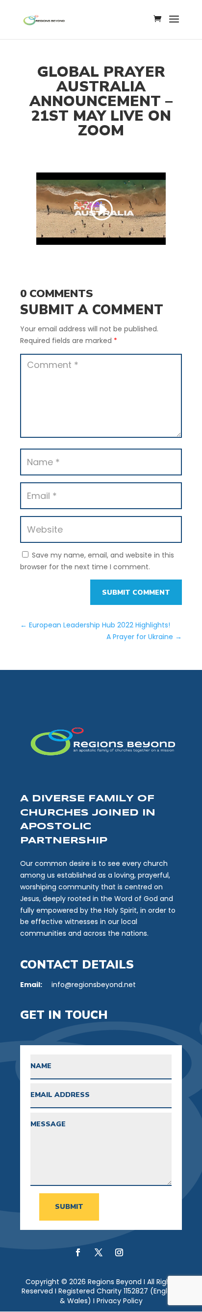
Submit (69, 1206)
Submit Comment (136, 592)
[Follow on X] (98, 1252)
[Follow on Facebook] (78, 1252)
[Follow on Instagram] (119, 1252)
